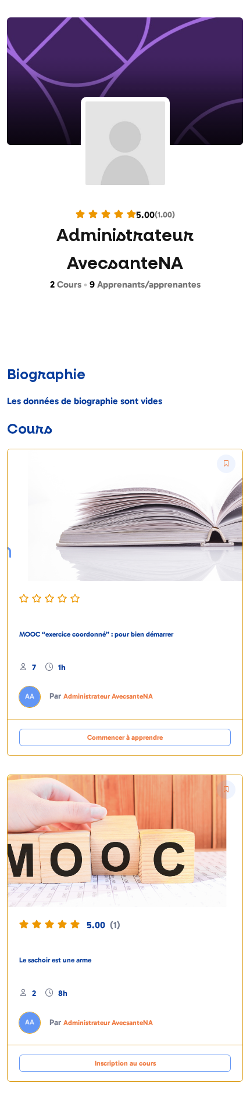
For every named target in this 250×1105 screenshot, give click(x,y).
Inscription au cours (125, 1063)
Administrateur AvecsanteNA (108, 696)
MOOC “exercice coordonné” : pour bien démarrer (96, 634)
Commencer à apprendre (125, 737)
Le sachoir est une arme (55, 960)
